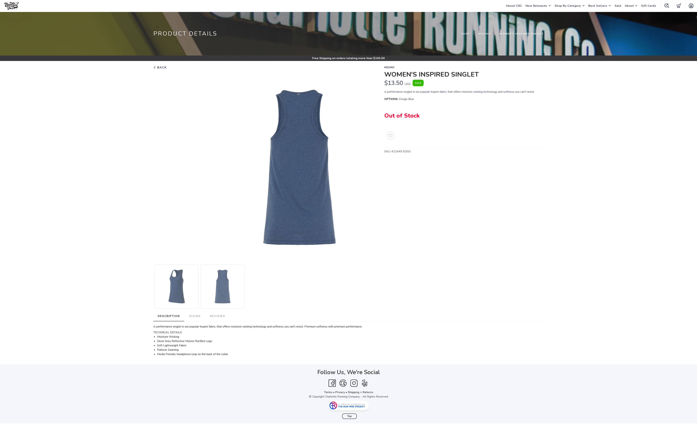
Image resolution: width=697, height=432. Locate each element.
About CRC (514, 6)
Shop (465, 34)
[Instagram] (353, 383)
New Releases (536, 6)
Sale (618, 6)
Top (349, 416)
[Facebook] (332, 383)
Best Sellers (597, 6)
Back (161, 67)
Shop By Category (568, 6)
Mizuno (484, 34)
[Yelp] (364, 383)
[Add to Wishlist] (390, 136)
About (629, 6)
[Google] (343, 383)
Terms (328, 392)
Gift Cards (648, 6)
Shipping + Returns (360, 392)
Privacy (340, 392)
